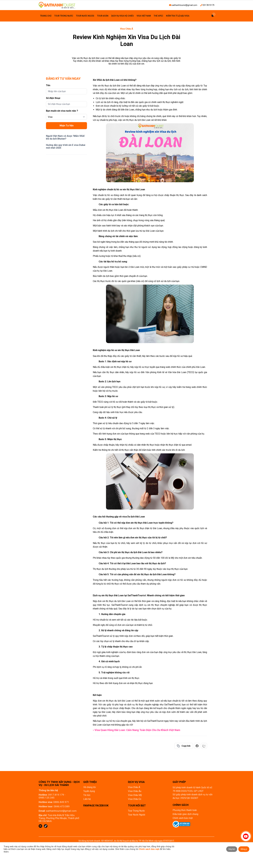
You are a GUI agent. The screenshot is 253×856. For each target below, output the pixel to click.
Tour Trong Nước (63, 16)
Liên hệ (87, 799)
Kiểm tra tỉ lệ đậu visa (177, 16)
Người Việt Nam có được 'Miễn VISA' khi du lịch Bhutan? (65, 137)
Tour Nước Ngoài (85, 16)
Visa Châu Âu (134, 791)
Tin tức (86, 795)
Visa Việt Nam (144, 16)
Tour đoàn (102, 16)
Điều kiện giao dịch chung (185, 814)
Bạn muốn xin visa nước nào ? (62, 110)
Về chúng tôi (89, 787)
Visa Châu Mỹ (135, 795)
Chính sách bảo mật (183, 818)
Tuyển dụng (89, 791)
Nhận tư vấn (66, 125)
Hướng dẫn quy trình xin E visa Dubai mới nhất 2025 (65, 146)
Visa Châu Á (126, 28)
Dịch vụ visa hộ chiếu (122, 16)
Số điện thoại (53, 98)
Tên (48, 85)
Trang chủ (45, 16)
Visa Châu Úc (134, 799)
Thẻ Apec (158, 16)
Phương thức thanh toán (185, 810)
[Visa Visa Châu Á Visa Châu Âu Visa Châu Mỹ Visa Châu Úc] (66, 117)
